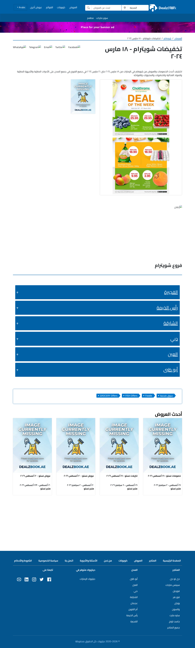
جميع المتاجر (173, 627)
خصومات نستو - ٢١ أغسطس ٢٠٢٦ (164, 476)
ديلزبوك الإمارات (87, 579)
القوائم (49, 7)
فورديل (176, 591)
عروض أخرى (36, 7)
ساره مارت (175, 615)
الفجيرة (171, 292)
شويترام (167, 38)
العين (173, 354)
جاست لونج (174, 621)
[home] (163, 8)
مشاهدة (162, 444)
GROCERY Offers (108, 396)
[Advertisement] (97, 520)
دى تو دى (175, 579)
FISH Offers (131, 396)
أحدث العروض (168, 414)
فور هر (176, 597)
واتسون (176, 609)
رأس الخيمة (167, 307)
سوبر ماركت (102, 18)
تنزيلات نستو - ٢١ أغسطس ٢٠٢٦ (121, 476)
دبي (174, 338)
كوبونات (61, 7)
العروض (73, 7)
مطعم (90, 18)
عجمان (134, 603)
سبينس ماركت (172, 585)
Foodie (148, 396)
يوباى (177, 603)
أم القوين (133, 609)
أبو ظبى (170, 369)
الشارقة (170, 323)
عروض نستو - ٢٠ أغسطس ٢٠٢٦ (79, 476)
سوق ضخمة (166, 396)
